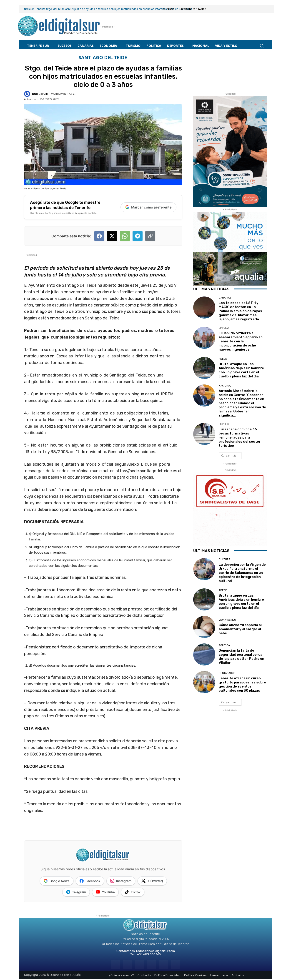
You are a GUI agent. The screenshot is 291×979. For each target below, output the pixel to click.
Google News (60, 881)
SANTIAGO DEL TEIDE (103, 57)
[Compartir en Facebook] (99, 236)
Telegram (79, 892)
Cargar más (228, 455)
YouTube (108, 892)
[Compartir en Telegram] (138, 236)
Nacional (225, 385)
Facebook (92, 881)
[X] (163, 964)
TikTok (135, 892)
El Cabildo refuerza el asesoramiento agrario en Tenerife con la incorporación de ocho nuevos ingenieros (241, 341)
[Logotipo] (59, 26)
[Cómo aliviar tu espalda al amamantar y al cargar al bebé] (204, 627)
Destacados (227, 673)
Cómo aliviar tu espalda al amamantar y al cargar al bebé (240, 629)
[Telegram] (139, 964)
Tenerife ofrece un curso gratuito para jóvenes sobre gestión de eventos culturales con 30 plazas (242, 684)
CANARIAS (225, 297)
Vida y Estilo (227, 620)
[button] (261, 45)
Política (224, 645)
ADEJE (223, 359)
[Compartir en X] (112, 236)
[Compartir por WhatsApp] (125, 236)
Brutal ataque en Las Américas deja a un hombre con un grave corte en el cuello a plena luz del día (241, 370)
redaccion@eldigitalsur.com (155, 951)
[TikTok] (151, 964)
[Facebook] (115, 964)
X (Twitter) (155, 881)
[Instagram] (127, 964)
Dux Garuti (40, 93)
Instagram (123, 881)
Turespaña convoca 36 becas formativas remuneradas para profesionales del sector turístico (240, 437)
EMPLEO (224, 328)
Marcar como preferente (151, 207)
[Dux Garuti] (27, 94)
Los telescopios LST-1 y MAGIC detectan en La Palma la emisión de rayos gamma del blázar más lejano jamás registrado (240, 311)
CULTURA (224, 559)
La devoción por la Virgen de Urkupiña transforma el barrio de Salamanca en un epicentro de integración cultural (242, 572)
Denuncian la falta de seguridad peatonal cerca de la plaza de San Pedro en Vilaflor (241, 656)
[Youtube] (175, 964)
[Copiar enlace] (150, 236)
